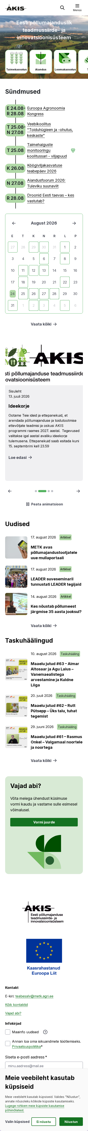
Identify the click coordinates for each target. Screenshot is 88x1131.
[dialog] (44, 1099)
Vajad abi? (13, 1013)
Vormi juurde (44, 822)
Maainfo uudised (25, 1032)
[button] (62, 7)
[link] (40, 111)
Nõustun (71, 1122)
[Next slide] (78, 491)
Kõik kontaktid (16, 1005)
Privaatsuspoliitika (26, 1046)
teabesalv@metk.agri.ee (34, 996)
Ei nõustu (44, 1122)
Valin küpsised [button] (17, 1121)
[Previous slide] (10, 491)
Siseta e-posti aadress (24, 1057)
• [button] (71, 150)
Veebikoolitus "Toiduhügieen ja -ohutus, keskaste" (50, 130)
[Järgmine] (74, 223)
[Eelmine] (14, 223)
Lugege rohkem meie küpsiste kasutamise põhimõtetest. (34, 1108)
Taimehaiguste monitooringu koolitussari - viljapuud (47, 150)
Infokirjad (13, 1023)
